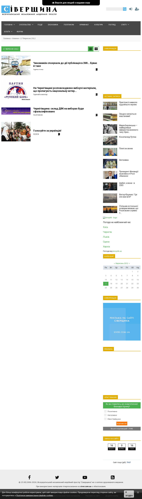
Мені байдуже (114, 419)
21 (127, 284)
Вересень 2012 (122, 263)
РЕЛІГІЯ (36, 134)
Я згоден (129, 494)
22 (132, 284)
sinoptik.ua (117, 251)
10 (106, 280)
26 (116, 288)
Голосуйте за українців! (47, 130)
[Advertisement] (122, 70)
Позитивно (112, 411)
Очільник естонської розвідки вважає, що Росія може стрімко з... (128, 209)
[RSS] (112, 478)
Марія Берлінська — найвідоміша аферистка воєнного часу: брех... (128, 128)
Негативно (112, 415)
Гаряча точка (38, 69)
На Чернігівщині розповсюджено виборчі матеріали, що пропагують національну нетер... (64, 89)
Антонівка (124, 160)
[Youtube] (85, 478)
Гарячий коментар (40, 94)
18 (111, 284)
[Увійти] (130, 10)
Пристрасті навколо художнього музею (128, 103)
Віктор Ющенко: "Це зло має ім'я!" (128, 195)
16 (138, 280)
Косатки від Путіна (127, 137)
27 (122, 288)
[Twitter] (57, 478)
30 (138, 288)
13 (122, 280)
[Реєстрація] (137, 10)
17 (106, 284)
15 (132, 280)
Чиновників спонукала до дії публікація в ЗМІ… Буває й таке (65, 64)
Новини (15, 38)
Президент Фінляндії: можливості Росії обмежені (129, 173)
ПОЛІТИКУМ (38, 115)
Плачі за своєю (126, 148)
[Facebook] (29, 478)
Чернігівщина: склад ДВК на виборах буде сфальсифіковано (58, 110)
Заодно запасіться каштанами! (127, 115)
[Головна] (29, 15)
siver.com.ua (85, 486)
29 (132, 288)
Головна (7, 38)
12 (116, 280)
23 (138, 284)
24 (106, 288)
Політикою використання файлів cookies (34, 495)
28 (127, 288)
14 (127, 280)
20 (122, 284)
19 (116, 284)
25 (111, 288)
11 (111, 280)
